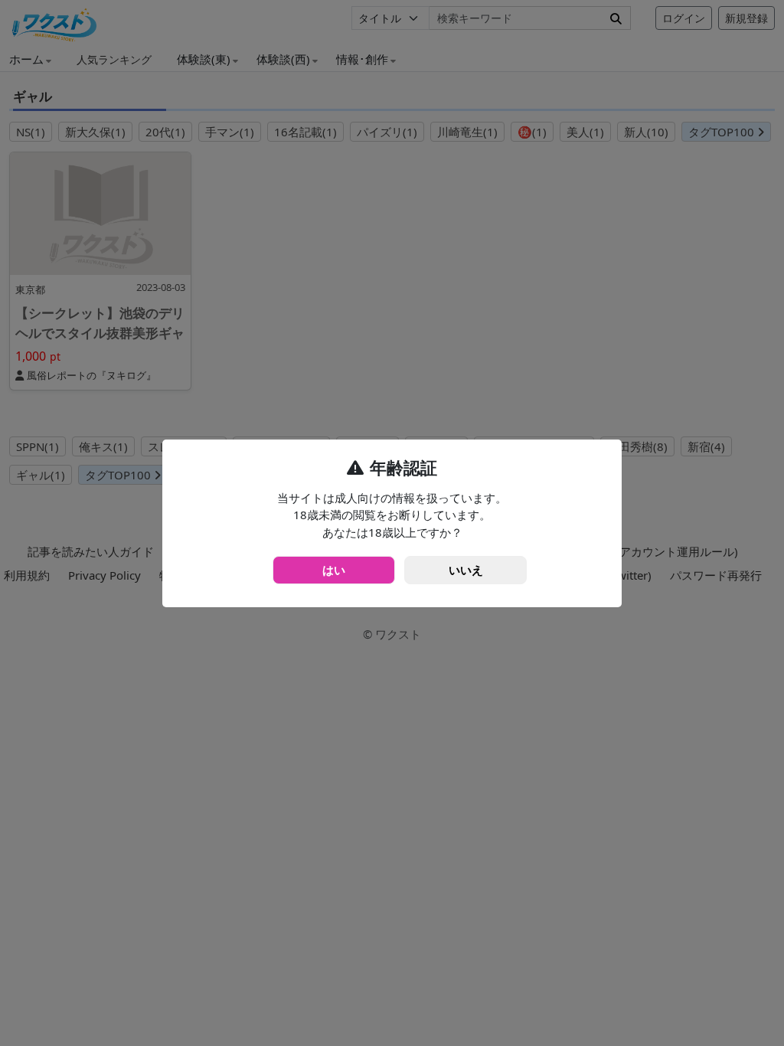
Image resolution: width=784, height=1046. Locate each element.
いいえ (466, 569)
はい (333, 569)
